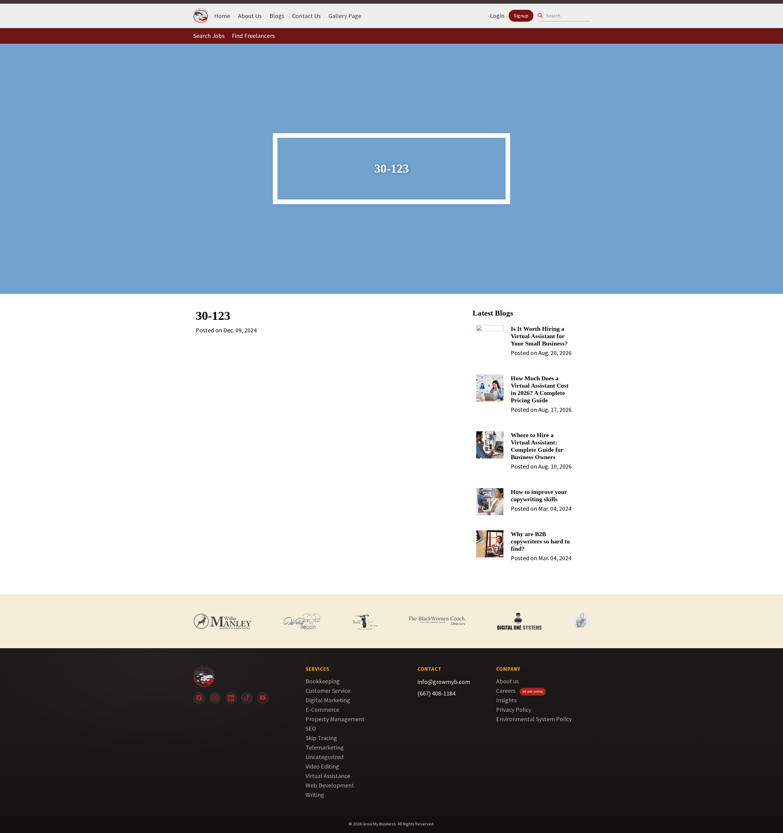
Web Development (330, 785)
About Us (250, 15)
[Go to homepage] (240, 676)
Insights (506, 700)
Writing (315, 794)
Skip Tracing (321, 738)
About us (507, 681)
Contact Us (306, 15)
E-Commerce (322, 709)
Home (222, 15)
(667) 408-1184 (436, 693)
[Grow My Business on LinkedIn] (231, 698)
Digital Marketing (328, 700)
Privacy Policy (513, 709)
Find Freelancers (253, 35)
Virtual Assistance (328, 776)
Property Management (335, 719)
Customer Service (328, 690)
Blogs (276, 15)
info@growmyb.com (443, 681)
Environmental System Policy (534, 719)
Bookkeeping (323, 681)
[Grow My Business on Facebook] (199, 698)
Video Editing (322, 766)
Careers (505, 690)
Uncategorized (324, 757)
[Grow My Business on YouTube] (263, 698)
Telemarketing (325, 747)
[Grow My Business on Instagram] (215, 698)
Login (497, 15)
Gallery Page (344, 15)
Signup (521, 16)
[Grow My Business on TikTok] (247, 698)
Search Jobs (209, 35)
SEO (311, 728)
